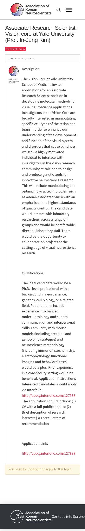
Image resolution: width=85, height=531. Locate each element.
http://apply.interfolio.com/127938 (48, 395)
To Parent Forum (15, 49)
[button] (61, 9)
